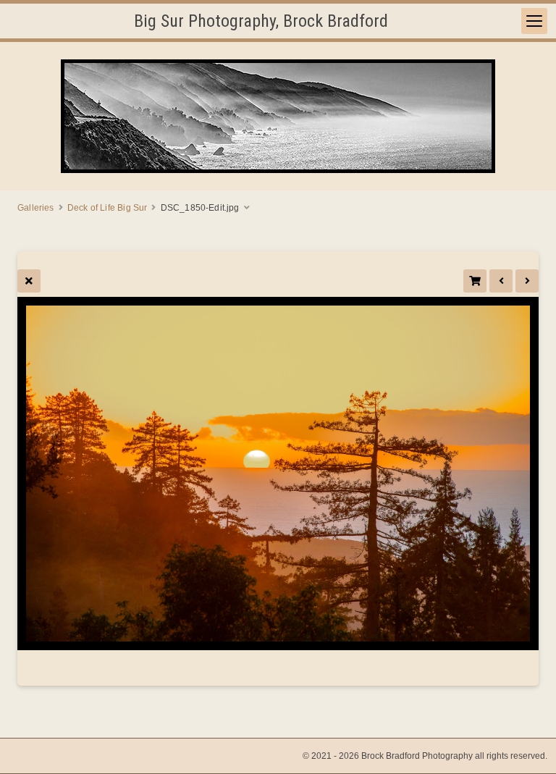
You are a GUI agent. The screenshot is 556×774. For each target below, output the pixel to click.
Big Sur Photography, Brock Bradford (261, 21)
